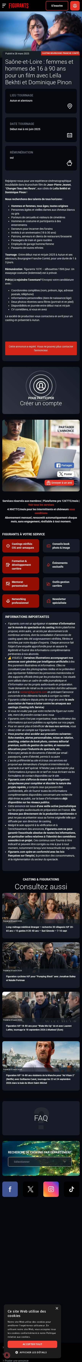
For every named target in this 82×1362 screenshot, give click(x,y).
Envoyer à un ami (61, 482)
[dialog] (32, 1331)
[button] (32, 1352)
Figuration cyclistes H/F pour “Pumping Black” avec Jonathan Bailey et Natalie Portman (41, 978)
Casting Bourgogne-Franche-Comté (60, 53)
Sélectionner (22, 1161)
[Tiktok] (71, 1189)
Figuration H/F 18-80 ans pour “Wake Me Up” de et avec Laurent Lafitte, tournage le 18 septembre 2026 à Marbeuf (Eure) (39, 1028)
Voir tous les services (41, 504)
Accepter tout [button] (32, 1344)
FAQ (41, 1118)
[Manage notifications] (7, 1355)
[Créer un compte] (41, 390)
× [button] (56, 1308)
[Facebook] (10, 1189)
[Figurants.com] (18, 5)
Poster (68, 474)
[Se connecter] (75, 5)
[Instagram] (51, 1189)
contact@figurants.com (33, 692)
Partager (66, 465)
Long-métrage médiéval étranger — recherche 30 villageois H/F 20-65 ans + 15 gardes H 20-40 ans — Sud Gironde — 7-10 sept (40, 929)
